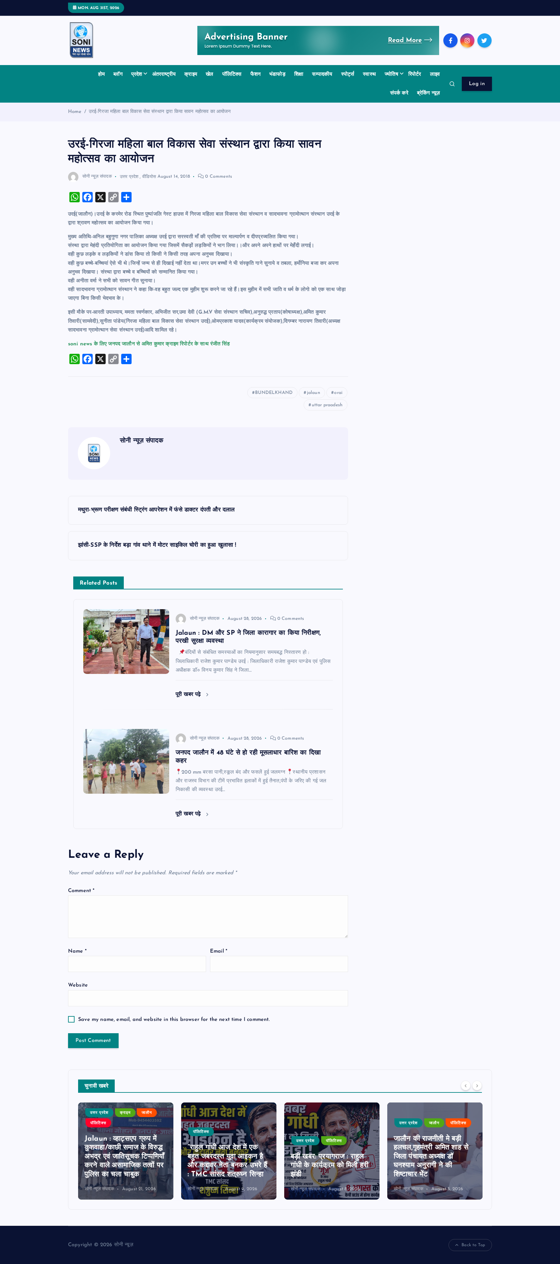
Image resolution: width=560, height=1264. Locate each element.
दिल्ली (403, 1150)
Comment (81, 890)
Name (77, 951)
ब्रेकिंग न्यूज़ (428, 93)
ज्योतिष (391, 74)
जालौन (331, 1123)
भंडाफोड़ (277, 74)
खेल (209, 74)
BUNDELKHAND (274, 392)
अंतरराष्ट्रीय (164, 74)
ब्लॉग (117, 74)
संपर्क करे (399, 93)
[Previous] (466, 1085)
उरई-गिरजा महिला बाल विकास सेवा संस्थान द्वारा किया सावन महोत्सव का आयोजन (160, 111)
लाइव (435, 74)
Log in (477, 83)
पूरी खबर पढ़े (189, 694)
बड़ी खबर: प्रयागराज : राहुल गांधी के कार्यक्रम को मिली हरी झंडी (226, 1165)
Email (218, 951)
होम (101, 74)
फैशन (256, 74)
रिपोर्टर (414, 74)
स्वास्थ (369, 74)
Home (75, 111)
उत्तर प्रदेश (129, 176)
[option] (125, 1151)
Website (78, 985)
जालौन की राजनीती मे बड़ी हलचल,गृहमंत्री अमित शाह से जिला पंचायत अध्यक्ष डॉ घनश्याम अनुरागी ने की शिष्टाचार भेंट (328, 1156)
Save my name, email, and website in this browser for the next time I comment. (174, 1019)
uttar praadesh (327, 405)
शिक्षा (298, 74)
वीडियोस (149, 176)
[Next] (477, 1085)
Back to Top (473, 1245)
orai (338, 392)
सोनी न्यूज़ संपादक (97, 176)
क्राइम (190, 74)
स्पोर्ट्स (347, 74)
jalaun (313, 392)
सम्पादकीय (322, 74)
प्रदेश (136, 74)
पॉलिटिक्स (232, 74)
